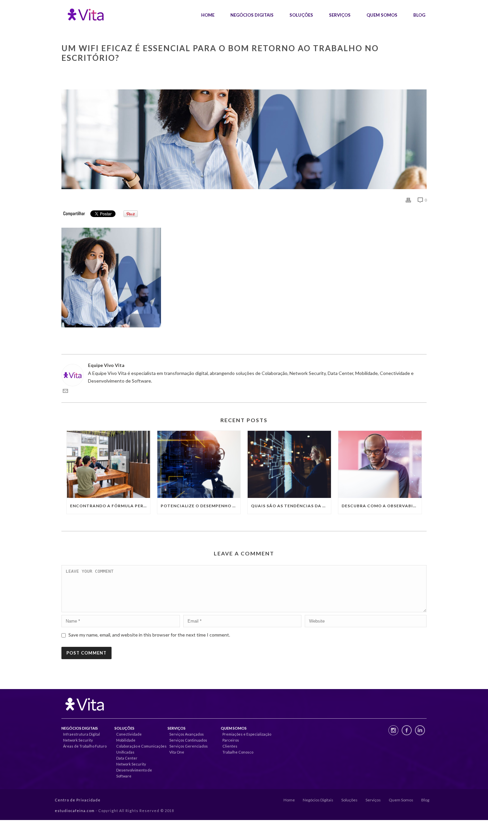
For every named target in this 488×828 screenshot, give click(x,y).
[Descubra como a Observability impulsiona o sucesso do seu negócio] (380, 464)
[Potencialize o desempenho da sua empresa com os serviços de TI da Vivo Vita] (199, 464)
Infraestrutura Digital (81, 734)
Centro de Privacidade (78, 800)
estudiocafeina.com (75, 810)
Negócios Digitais (252, 15)
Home (207, 15)
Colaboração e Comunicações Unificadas (141, 749)
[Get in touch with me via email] (65, 392)
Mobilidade (125, 740)
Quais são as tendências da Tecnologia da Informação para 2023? (291, 505)
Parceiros (230, 740)
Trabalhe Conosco (237, 752)
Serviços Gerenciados (188, 746)
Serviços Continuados (188, 740)
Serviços (340, 15)
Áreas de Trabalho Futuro (85, 746)
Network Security (78, 740)
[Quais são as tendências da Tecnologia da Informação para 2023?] (289, 464)
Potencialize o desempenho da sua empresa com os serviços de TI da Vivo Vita (201, 505)
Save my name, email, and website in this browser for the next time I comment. (149, 635)
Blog (419, 15)
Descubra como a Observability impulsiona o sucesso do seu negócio (382, 505)
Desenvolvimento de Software (134, 773)
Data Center (126, 758)
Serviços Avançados (186, 734)
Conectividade (129, 734)
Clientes (229, 746)
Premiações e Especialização (246, 734)
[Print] (408, 199)
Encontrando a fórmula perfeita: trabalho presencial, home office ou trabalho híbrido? (110, 505)
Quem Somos (381, 15)
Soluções (301, 15)
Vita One (176, 752)
